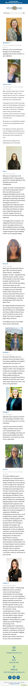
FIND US (14, 669)
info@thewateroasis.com (14, 652)
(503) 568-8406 (14, 662)
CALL (14, 660)
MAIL (14, 650)
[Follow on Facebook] (10, 677)
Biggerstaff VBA (14, 683)
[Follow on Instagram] (14, 677)
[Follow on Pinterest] (18, 677)
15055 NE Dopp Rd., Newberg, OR (14, 672)
